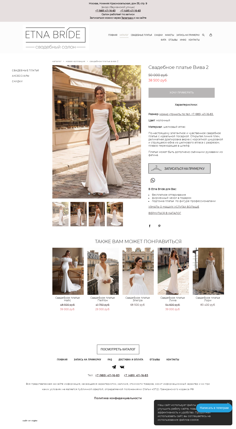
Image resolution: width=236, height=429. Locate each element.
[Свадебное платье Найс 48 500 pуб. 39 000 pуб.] (68, 271)
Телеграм (127, 18)
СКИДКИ (158, 35)
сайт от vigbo (30, 421)
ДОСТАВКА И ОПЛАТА (131, 359)
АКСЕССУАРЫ (21, 76)
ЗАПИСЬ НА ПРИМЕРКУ (188, 35)
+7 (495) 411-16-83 (130, 11)
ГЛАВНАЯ (112, 35)
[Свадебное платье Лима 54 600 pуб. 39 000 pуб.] (173, 271)
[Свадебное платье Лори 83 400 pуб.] (208, 271)
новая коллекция (75, 61)
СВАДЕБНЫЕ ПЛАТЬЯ (141, 35)
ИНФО (183, 40)
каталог (56, 61)
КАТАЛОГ (124, 35)
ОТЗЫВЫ (173, 40)
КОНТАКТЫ (194, 40)
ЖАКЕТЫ (169, 35)
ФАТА (163, 40)
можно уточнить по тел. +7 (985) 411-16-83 (186, 114)
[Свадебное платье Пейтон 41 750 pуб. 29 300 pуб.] (103, 271)
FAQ (110, 359)
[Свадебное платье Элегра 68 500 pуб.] (138, 271)
